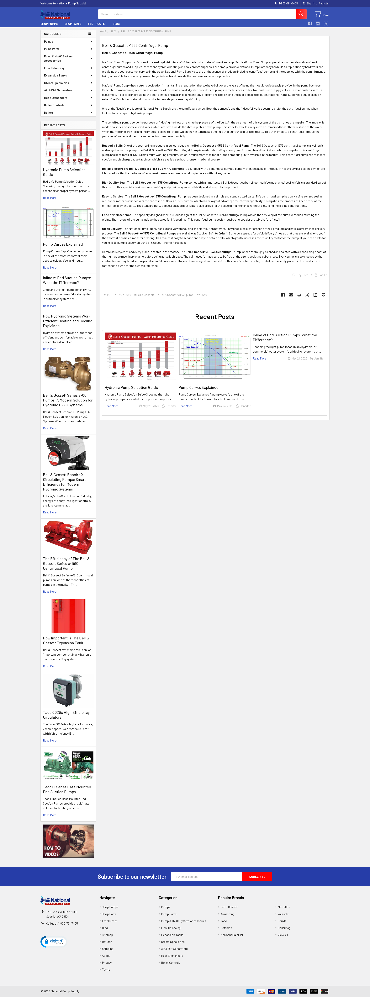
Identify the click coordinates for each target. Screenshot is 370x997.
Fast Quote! (97, 23)
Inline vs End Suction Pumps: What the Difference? (67, 280)
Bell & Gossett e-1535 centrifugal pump (281, 145)
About (106, 955)
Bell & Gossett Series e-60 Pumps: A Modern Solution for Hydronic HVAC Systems (67, 400)
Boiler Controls (54, 105)
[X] (326, 23)
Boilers (49, 112)
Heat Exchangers (55, 97)
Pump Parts (52, 48)
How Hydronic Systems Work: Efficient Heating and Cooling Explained (67, 321)
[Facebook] (309, 23)
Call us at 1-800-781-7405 (62, 923)
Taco (223, 921)
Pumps (48, 41)
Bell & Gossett (229, 907)
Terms (106, 969)
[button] (68, 841)
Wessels (283, 914)
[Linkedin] (315, 294)
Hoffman (226, 928)
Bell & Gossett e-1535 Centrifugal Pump (135, 45)
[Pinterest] (323, 294)
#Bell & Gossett (144, 294)
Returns (107, 941)
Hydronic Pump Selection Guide (131, 387)
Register (324, 3)
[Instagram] (317, 23)
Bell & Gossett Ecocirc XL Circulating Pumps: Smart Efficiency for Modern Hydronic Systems (64, 481)
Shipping (107, 948)
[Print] (299, 294)
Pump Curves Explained (63, 244)
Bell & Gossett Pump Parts (162, 242)
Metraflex (284, 907)
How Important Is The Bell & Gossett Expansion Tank (66, 640)
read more (49, 197)
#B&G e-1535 (122, 294)
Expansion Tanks (55, 75)
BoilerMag (284, 928)
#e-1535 (202, 294)
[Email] (291, 294)
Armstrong (227, 914)
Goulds (282, 921)
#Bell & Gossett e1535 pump (175, 294)
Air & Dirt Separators (58, 90)
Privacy (107, 962)
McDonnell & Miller (231, 935)
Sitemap (107, 935)
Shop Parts (73, 23)
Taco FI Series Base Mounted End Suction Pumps (67, 789)
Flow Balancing (54, 68)
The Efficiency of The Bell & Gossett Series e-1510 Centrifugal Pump (66, 563)
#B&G (107, 294)
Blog (116, 23)
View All (283, 935)
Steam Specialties (56, 83)
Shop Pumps (49, 23)
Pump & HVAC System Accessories (58, 58)
